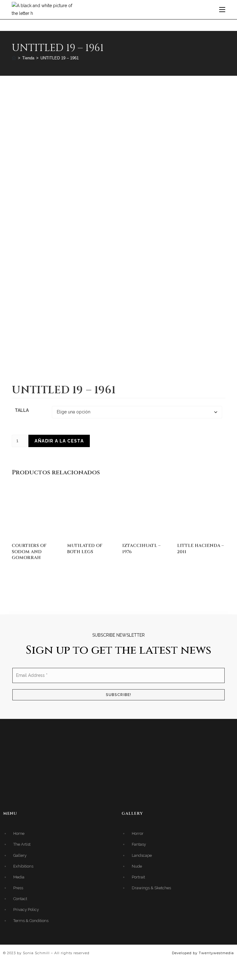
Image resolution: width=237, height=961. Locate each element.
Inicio (16, 94)
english (33, 94)
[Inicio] (14, 58)
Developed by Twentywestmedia (203, 953)
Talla (22, 410)
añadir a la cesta (59, 440)
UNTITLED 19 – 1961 (59, 58)
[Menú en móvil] (222, 9)
